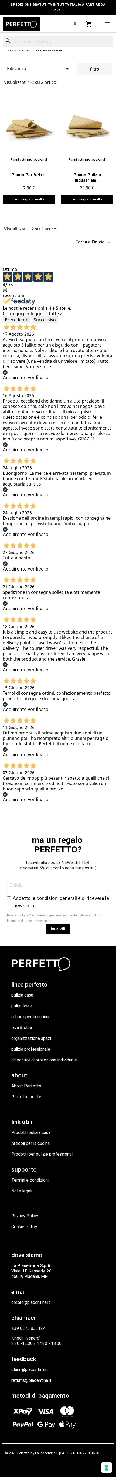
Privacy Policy (24, 1215)
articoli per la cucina (30, 1016)
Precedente (16, 320)
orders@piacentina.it (30, 1302)
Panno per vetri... (29, 174)
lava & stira (21, 1027)
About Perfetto (26, 1086)
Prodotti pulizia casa (30, 1132)
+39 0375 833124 (28, 1328)
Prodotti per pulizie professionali (42, 1154)
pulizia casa (22, 995)
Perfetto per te (26, 1096)
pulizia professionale (30, 1049)
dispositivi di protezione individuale (44, 1060)
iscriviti (58, 929)
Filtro (94, 69)
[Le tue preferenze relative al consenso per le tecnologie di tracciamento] (106, 1467)
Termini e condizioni (30, 1180)
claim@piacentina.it (29, 1369)
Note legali (21, 1191)
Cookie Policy (24, 1226)
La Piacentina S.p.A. (50, 1453)
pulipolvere (21, 1005)
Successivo (45, 320)
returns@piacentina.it (31, 1380)
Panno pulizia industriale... (87, 177)
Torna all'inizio (94, 242)
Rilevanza (38, 68)
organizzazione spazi (31, 1038)
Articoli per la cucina (30, 1143)
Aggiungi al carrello (29, 199)
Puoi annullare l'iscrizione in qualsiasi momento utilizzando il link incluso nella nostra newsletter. (54, 918)
